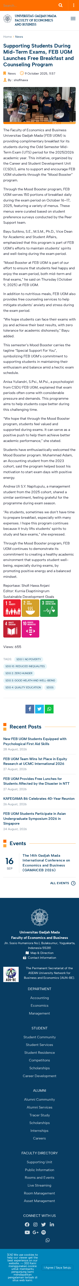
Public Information (39, 1170)
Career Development (39, 1076)
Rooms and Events (39, 1177)
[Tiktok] (31, 1240)
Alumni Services (39, 1107)
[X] (43, 1225)
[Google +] (35, 1233)
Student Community (39, 1037)
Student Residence (39, 1053)
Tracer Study (39, 1115)
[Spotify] (43, 1233)
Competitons (39, 1060)
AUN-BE (67, 977)
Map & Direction (41, 953)
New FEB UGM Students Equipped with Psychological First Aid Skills (34, 741)
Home (7, 37)
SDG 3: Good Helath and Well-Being (30, 680)
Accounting (39, 998)
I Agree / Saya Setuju (57, 1267)
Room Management (39, 1193)
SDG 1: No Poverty (28, 659)
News (19, 37)
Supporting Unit (39, 1162)
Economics (39, 1005)
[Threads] (51, 1233)
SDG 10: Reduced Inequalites (25, 666)
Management (39, 1013)
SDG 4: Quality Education (23, 687)
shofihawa (21, 80)
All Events (59, 883)
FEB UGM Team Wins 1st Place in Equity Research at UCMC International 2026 (35, 761)
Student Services (39, 1045)
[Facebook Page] (27, 1225)
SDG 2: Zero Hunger (18, 673)
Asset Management (39, 1201)
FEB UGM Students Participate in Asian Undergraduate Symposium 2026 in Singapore (34, 818)
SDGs (50, 687)
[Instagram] (35, 1225)
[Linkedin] (51, 1225)
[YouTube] (27, 1233)
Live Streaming (39, 1185)
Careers (39, 1138)
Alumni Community (39, 1099)
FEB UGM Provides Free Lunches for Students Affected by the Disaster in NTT (36, 781)
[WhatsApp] (47, 1240)
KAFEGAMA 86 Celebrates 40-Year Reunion (39, 799)
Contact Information (41, 957)
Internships (39, 1131)
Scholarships (39, 1068)
